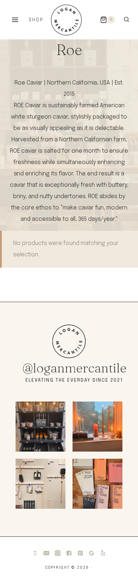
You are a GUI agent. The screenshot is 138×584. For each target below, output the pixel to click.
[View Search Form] (126, 20)
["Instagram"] (57, 553)
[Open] (40, 427)
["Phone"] (35, 553)
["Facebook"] (69, 553)
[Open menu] (15, 19)
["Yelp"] (103, 553)
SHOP (36, 20)
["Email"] (46, 553)
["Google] (91, 553)
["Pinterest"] (80, 553)
